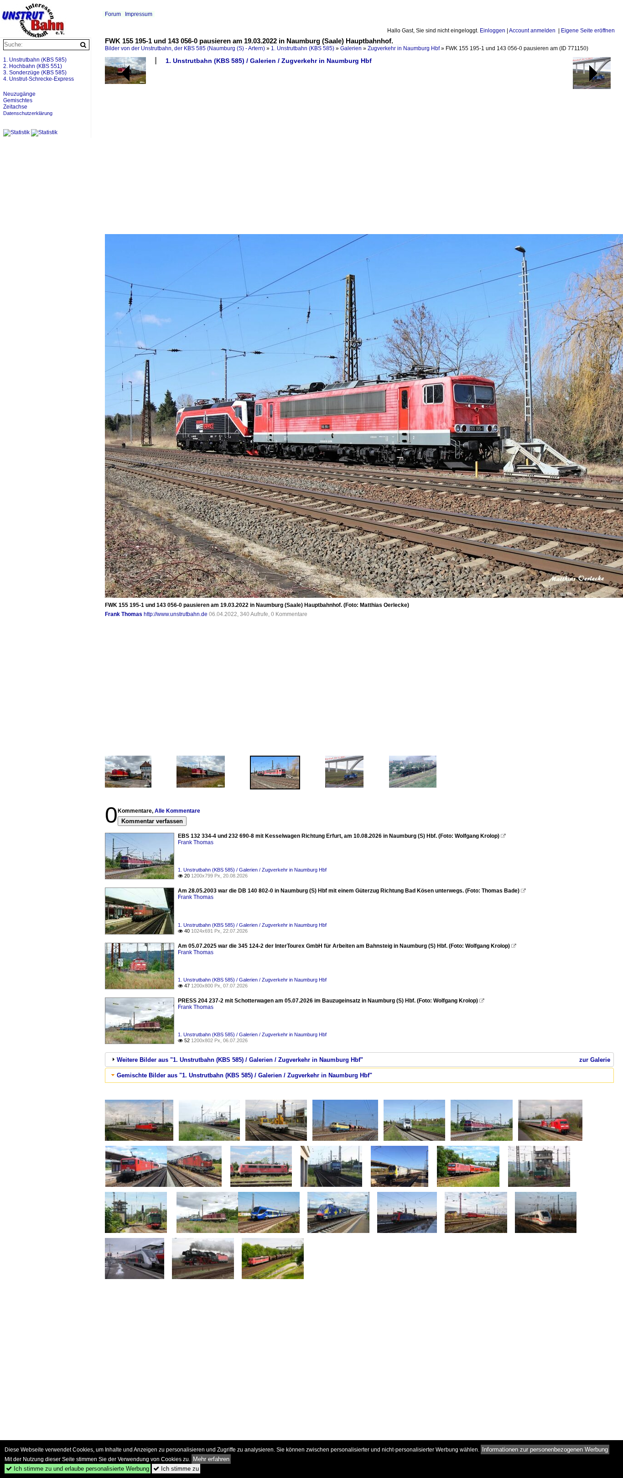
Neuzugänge (19, 94)
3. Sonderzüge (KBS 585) (35, 72)
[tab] (359, 1059)
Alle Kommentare (177, 811)
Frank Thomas (123, 614)
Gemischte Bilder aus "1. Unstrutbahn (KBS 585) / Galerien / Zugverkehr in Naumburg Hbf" (244, 1075)
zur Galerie (594, 1059)
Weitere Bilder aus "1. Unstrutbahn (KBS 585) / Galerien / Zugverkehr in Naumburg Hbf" (240, 1059)
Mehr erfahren (211, 1459)
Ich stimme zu (176, 1468)
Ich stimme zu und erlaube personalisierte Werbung (77, 1468)
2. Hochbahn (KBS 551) (32, 66)
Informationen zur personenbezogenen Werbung (545, 1449)
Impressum (138, 14)
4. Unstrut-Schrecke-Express (38, 79)
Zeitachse (15, 107)
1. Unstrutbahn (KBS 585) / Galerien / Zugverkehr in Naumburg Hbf (269, 60)
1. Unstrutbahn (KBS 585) (302, 48)
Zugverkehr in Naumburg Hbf (404, 48)
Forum (113, 14)
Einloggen (492, 30)
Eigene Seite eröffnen (588, 30)
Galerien (351, 48)
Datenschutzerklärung (27, 113)
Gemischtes (17, 100)
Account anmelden (532, 30)
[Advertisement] (359, 153)
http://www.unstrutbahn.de (176, 614)
